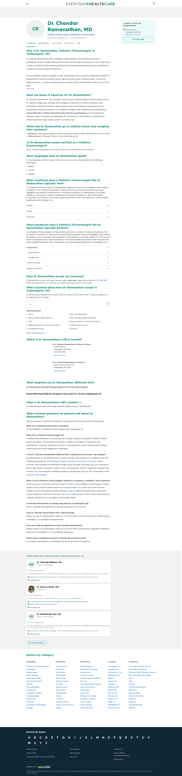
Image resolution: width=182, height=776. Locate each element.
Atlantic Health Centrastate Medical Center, (74, 602)
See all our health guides (72, 494)
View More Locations (132, 34)
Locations (57, 43)
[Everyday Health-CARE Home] (90, 3)
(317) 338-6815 (101, 280)
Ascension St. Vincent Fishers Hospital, (42, 577)
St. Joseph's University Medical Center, (42, 602)
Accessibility (75, 749)
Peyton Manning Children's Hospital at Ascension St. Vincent (70, 461)
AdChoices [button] (118, 759)
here (51, 200)
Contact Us (118, 749)
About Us (73, 757)
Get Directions (59, 355)
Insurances (43, 43)
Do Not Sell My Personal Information (122, 754)
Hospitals (69, 43)
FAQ (78, 43)
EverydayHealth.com (72, 487)
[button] (154, 3)
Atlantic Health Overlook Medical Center (43, 604)
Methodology (75, 753)
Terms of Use (31, 753)
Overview (31, 43)
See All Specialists (35, 643)
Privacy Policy (31, 749)
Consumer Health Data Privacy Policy (40, 757)
